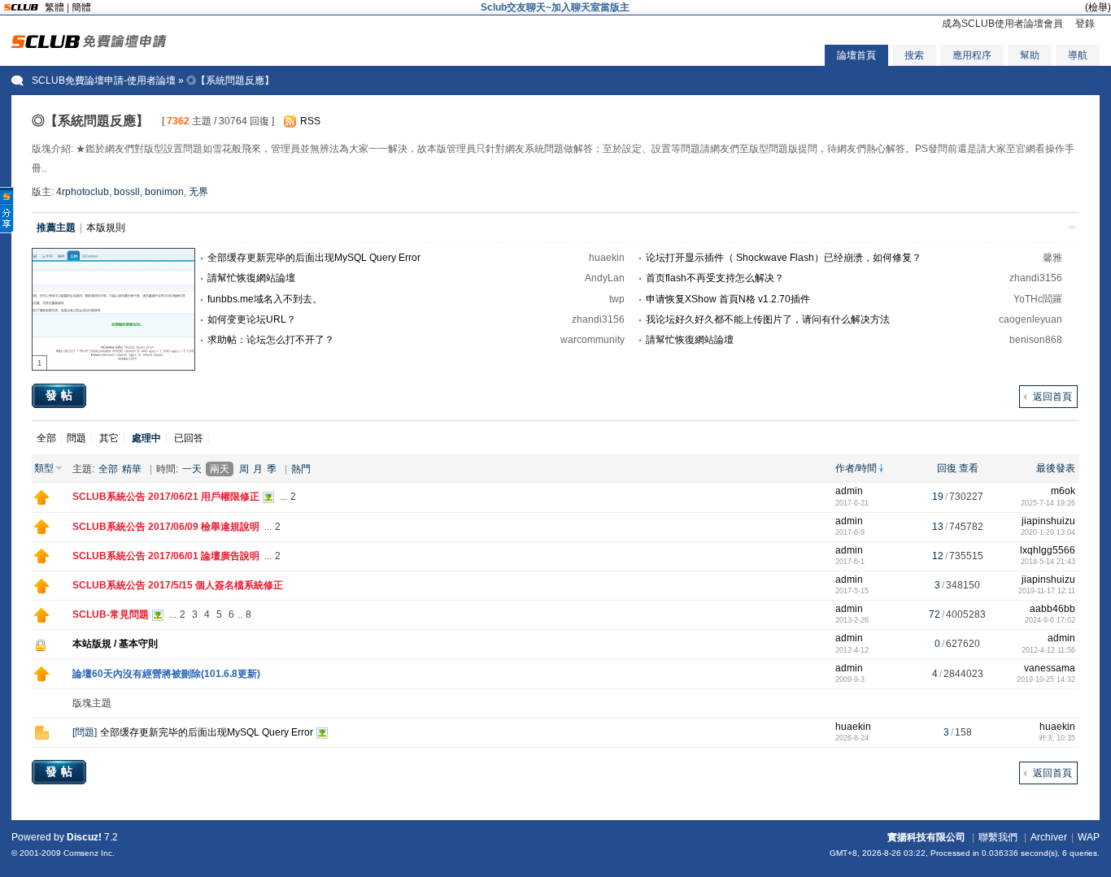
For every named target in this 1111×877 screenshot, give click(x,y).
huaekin (607, 257)
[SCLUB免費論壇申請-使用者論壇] (89, 44)
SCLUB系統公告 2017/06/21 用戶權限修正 (165, 496)
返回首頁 (1052, 396)
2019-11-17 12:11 (1046, 591)
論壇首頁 (856, 55)
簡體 (81, 7)
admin (849, 491)
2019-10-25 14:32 (1046, 679)
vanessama (1049, 668)
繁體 (54, 7)
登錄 (1085, 23)
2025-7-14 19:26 (1048, 503)
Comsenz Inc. (89, 853)
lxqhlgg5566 (1047, 550)
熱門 (301, 469)
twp (617, 299)
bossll (127, 192)
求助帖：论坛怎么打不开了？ (270, 339)
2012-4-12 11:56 (1048, 650)
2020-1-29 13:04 (1048, 532)
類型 (44, 468)
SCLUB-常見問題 (110, 614)
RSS (310, 121)
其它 (109, 438)
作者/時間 (856, 468)
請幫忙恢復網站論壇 (251, 278)
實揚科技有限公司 (926, 837)
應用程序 (971, 55)
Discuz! (84, 837)
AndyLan (605, 278)
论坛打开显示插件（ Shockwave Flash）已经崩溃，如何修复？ (783, 257)
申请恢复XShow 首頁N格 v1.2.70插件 (728, 299)
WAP (1089, 837)
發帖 (61, 395)
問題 (76, 438)
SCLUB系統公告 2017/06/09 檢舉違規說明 (165, 526)
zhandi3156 (1035, 278)
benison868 (1035, 339)
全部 (46, 438)
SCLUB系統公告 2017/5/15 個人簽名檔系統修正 (177, 585)
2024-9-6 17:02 (1050, 620)
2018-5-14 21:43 (1048, 562)
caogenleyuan (1030, 319)
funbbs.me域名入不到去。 (264, 299)
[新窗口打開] (41, 501)
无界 (198, 192)
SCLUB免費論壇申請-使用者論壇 (104, 80)
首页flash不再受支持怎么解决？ (715, 278)
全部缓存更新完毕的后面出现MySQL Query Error (313, 257)
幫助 (1029, 55)
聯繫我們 (997, 837)
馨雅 (1052, 257)
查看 (968, 468)
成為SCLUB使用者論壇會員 (1002, 23)
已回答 (188, 438)
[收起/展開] (1072, 227)
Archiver (1048, 837)
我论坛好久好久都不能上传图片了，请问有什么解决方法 (768, 319)
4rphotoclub (82, 192)
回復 (946, 468)
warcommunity (592, 339)
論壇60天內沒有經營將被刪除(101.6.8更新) (166, 673)
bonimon (164, 192)
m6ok (1063, 491)
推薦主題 (56, 227)
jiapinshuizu (1048, 521)
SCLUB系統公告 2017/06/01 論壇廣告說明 (165, 556)
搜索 (914, 55)
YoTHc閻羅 (1037, 299)
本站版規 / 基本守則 (115, 643)
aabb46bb (1052, 608)
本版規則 (105, 227)
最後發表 (1055, 468)
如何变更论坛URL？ (251, 319)
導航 (1077, 55)
